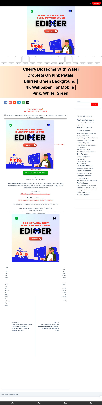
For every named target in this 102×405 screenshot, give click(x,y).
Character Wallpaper (83, 135)
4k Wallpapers (85, 116)
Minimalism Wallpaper (85, 166)
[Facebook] (5, 102)
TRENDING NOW (36, 169)
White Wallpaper (83, 192)
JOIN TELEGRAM (59, 144)
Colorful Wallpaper (92, 138)
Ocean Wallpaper (88, 173)
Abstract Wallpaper (85, 120)
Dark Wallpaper (89, 140)
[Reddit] (14, 102)
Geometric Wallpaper (84, 149)
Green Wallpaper (83, 157)
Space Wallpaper (81, 185)
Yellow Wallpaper (83, 195)
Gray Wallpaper (82, 154)
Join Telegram (96, 3)
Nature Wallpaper (84, 171)
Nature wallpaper (34, 200)
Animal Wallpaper (89, 122)
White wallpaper (35, 194)
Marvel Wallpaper (81, 163)
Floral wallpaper (23, 200)
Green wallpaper (45, 194)
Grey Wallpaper (81, 159)
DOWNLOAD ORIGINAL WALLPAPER (35, 172)
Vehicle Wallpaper (92, 189)
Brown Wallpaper (82, 133)
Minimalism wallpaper (46, 200)
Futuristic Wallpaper (82, 147)
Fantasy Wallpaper (83, 143)
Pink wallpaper (25, 194)
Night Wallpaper (80, 173)
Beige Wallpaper (80, 124)
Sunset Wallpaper (91, 185)
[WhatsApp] (23, 102)
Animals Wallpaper (80, 122)
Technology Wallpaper (82, 189)
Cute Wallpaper (80, 140)
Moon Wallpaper (80, 168)
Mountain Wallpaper (88, 168)
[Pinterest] (10, 102)
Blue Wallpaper (83, 131)
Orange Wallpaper (84, 176)
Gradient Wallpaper (90, 151)
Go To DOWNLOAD (41, 111)
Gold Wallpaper (81, 151)
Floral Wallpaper (82, 145)
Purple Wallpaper (92, 180)
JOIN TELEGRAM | (29, 111)
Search (79, 101)
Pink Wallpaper (81, 180)
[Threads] (27, 102)
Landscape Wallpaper (84, 161)
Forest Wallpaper (92, 145)
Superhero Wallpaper (83, 187)
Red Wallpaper (82, 183)
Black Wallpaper (84, 127)
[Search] (90, 3)
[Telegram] (19, 102)
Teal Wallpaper (94, 187)
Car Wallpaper (92, 133)
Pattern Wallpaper (82, 178)
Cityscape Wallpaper (82, 138)
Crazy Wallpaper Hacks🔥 (35, 109)
